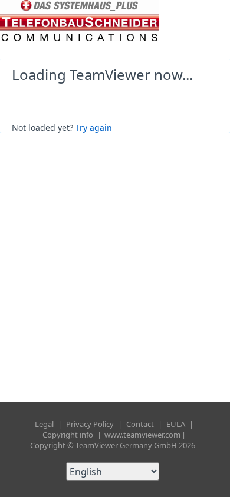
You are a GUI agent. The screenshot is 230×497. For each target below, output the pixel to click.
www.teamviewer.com (142, 434)
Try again (93, 127)
